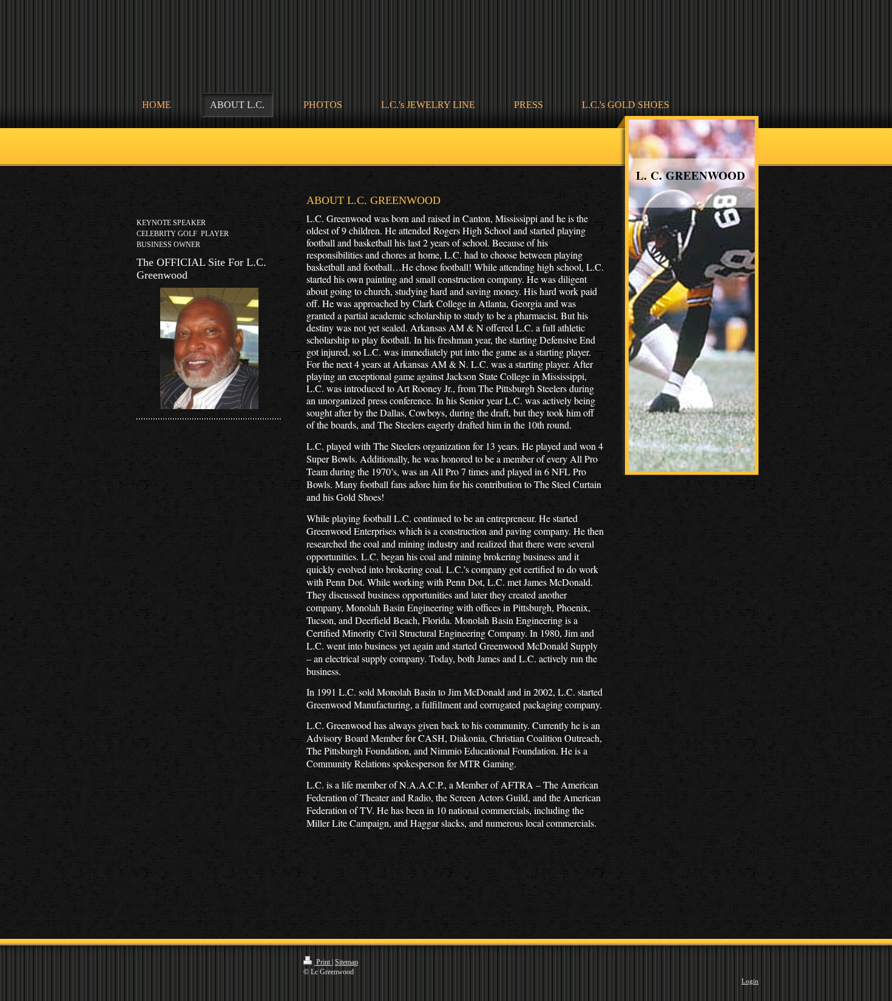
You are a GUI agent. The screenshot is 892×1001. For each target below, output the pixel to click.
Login (750, 981)
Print (323, 962)
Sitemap (346, 962)
